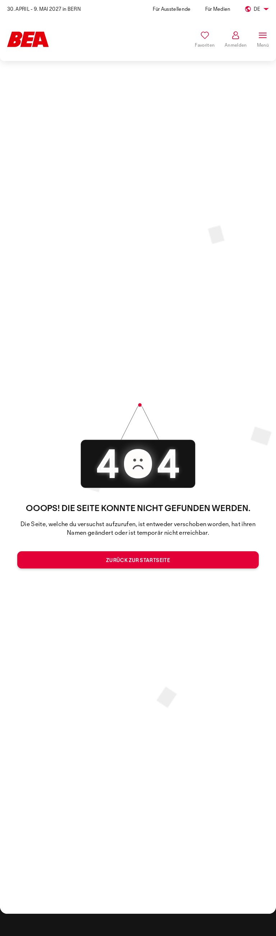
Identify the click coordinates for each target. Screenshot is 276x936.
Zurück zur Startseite (138, 560)
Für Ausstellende (171, 9)
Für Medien (218, 9)
